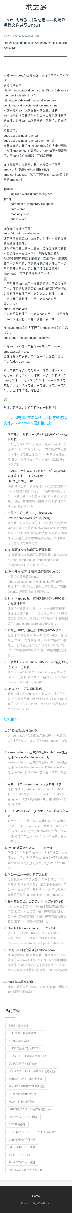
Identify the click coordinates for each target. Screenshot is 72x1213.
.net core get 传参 (22, 1147)
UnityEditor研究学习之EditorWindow (31, 950)
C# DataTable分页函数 (22, 730)
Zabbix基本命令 (19, 1025)
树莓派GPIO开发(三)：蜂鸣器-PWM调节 (35, 630)
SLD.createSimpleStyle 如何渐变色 (33, 1132)
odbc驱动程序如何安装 (23, 1063)
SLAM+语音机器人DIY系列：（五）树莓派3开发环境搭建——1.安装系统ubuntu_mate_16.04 (38, 476)
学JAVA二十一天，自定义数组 (28, 874)
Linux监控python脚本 (23, 1116)
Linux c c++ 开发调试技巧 (25, 689)
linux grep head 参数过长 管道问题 (32, 1071)
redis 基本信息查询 (20, 981)
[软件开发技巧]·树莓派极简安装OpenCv (34, 571)
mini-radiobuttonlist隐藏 (27, 1086)
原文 (37, 36)
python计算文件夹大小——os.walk (30, 847)
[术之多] (36, 6)
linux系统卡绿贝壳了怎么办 (25, 1170)
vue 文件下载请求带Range (25, 1033)
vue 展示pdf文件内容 (22, 1139)
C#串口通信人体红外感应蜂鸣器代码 (30, 1109)
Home (36, 1195)
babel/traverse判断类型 (25, 1078)
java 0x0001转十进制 (22, 1162)
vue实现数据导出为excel (25, 1048)
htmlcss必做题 (19, 1040)
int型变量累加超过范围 (22, 1094)
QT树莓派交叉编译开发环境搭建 (29, 549)
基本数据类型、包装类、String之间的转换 (35, 901)
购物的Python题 (19, 1154)
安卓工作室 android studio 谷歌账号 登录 (34, 784)
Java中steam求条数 (22, 1101)
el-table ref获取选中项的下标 (28, 1056)
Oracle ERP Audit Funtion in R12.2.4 (31, 928)
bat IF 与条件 (17, 1124)
